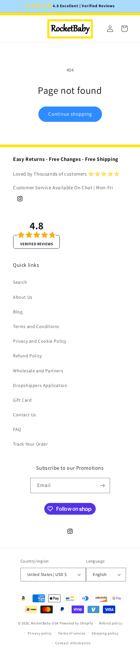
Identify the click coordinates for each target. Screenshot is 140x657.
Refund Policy (27, 356)
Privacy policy (40, 633)
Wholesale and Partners (38, 371)
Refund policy (110, 623)
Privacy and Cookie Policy (39, 341)
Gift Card (22, 400)
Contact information (73, 643)
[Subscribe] (102, 485)
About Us (23, 297)
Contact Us (24, 415)
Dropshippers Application (40, 385)
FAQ (17, 429)
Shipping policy (105, 633)
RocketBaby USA (45, 623)
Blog (17, 312)
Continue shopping (70, 114)
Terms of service (71, 633)
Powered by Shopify (76, 623)
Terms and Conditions (36, 326)
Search (20, 282)
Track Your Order (30, 444)
